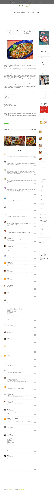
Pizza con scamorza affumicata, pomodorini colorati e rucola (43, 134)
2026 (40, 181)
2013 (40, 198)
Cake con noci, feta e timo (43, 225)
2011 (40, 200)
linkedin (40, 98)
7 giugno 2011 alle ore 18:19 (10, 410)
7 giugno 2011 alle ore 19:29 (10, 419)
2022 (40, 186)
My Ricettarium (10, 285)
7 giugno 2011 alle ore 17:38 (10, 394)
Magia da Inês (9, 455)
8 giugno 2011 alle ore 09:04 (10, 435)
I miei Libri (27, 12)
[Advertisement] (27, 20)
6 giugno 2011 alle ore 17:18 (10, 170)
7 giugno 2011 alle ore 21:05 (10, 427)
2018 (40, 191)
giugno (41, 209)
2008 (40, 236)
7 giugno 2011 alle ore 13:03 (10, 325)
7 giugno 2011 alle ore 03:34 (10, 256)
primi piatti (43, 242)
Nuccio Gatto (9, 262)
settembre (42, 205)
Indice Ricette (23, 12)
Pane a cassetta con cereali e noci (44, 212)
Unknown (9, 345)
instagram (44, 95)
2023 (40, 185)
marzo (41, 229)
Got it (46, 2)
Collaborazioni (37, 12)
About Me (18, 12)
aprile (41, 228)
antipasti (40, 242)
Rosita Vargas (9, 255)
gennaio (42, 232)
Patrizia (8, 292)
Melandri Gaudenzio (11, 94)
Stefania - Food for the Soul (12, 418)
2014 (40, 196)
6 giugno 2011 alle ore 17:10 (10, 162)
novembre (42, 203)
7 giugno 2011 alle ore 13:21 (10, 332)
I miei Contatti (32, 12)
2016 (40, 194)
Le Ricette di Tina (10, 362)
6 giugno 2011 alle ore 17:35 (10, 179)
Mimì (8, 278)
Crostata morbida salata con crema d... (30, 145)
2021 (40, 187)
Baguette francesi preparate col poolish (43, 148)
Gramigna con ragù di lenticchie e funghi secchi (43, 161)
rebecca (8, 409)
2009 (40, 234)
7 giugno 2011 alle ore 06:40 (10, 263)
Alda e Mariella (10, 401)
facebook (40, 95)
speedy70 (8, 338)
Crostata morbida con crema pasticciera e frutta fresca (42, 141)
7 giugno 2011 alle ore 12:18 (10, 293)
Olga (8, 331)
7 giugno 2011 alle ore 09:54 (10, 279)
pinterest (47, 95)
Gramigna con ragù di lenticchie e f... (19, 145)
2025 (40, 182)
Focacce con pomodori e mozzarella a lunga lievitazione (44, 155)
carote (20, 28)
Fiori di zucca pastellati (43, 214)
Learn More (42, 2)
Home (14, 12)
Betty (8, 197)
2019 (40, 190)
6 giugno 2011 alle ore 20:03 (10, 231)
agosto (41, 207)
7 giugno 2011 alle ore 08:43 (10, 271)
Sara (8, 245)
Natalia (8, 377)
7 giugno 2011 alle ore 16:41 (10, 387)
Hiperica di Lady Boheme (11, 153)
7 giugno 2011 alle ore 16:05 (10, 378)
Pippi (8, 324)
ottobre (41, 204)
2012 (40, 199)
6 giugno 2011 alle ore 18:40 (10, 222)
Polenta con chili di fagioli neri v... (8, 145)
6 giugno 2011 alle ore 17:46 (10, 188)
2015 (40, 195)
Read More (43, 87)
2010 (40, 233)
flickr (44, 98)
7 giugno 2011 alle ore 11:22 (10, 286)
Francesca (9, 237)
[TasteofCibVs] (44, 113)
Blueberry (9, 206)
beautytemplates (11, 489)
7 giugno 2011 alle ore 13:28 (10, 339)
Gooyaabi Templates (22, 489)
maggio (42, 227)
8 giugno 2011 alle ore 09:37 (10, 456)
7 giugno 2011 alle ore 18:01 (10, 402)
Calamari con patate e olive (43, 215)
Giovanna (9, 299)
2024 (40, 183)
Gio (7, 426)
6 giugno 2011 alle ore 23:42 (10, 238)
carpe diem (9, 393)
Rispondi (35, 157)
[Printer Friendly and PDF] (6, 124)
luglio (41, 208)
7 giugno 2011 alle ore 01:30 (10, 246)
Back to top (47, 489)
